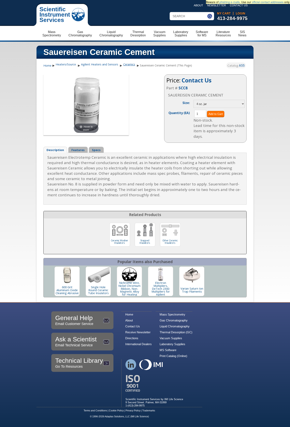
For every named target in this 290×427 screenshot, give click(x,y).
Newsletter (216, 5)
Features (78, 150)
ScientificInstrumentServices (54, 14)
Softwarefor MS (202, 33)
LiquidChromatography (111, 33)
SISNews (242, 33)
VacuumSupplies (159, 33)
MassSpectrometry (51, 33)
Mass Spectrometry (172, 314)
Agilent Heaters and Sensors (99, 64)
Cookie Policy (116, 410)
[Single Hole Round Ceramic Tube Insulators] (98, 275)
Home (47, 65)
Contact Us (239, 5)
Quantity (179, 113)
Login (240, 13)
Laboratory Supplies (172, 344)
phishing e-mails (229, 2)
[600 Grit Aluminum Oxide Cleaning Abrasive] (67, 275)
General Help (74, 320)
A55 (242, 65)
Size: (186, 103)
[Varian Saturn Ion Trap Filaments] (191, 275)
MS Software (168, 350)
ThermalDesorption (138, 33)
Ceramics (129, 64)
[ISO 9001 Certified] (154, 383)
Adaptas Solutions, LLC (117, 416)
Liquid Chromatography (175, 326)
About (198, 5)
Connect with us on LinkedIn (130, 364)
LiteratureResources (223, 33)
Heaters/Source (66, 64)
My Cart (224, 13)
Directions (131, 338)
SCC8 (183, 88)
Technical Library (79, 362)
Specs (96, 150)
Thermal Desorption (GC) (176, 332)
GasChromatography (80, 33)
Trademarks (148, 410)
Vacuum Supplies (171, 338)
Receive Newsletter (138, 332)
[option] (67, 281)
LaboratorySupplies (180, 33)
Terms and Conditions (95, 410)
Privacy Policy (132, 410)
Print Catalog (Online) (173, 356)
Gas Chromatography (174, 320)
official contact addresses (267, 2)
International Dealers (138, 344)
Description (55, 150)
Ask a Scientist (76, 341)
